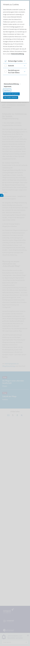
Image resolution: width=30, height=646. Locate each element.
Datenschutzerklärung (17, 54)
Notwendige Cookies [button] (15, 61)
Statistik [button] (11, 65)
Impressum (7, 86)
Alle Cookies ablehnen (10, 97)
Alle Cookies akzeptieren (11, 94)
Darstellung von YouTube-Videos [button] (14, 71)
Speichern (7, 90)
